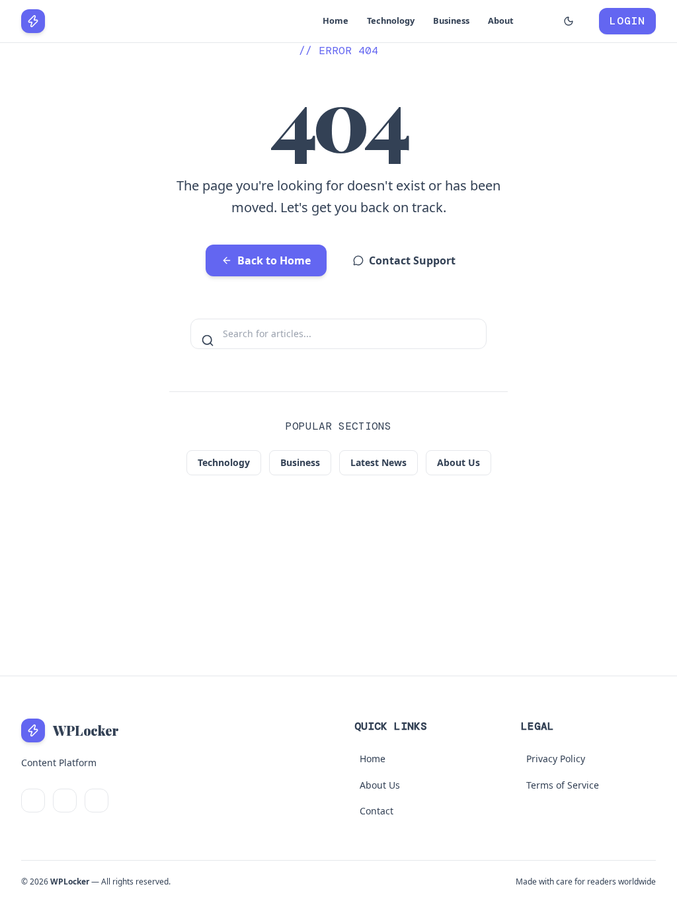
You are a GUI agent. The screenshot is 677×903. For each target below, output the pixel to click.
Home (335, 20)
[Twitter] (33, 800)
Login (627, 21)
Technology (391, 20)
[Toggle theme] (568, 21)
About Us (458, 462)
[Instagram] (96, 800)
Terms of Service (562, 785)
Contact (376, 811)
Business (451, 20)
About (501, 20)
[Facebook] (65, 800)
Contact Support (412, 260)
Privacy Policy (555, 758)
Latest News (378, 462)
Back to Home (274, 260)
